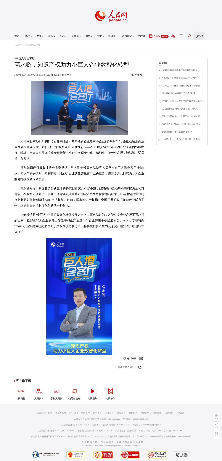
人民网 (18, 45)
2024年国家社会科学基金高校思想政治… (181, 70)
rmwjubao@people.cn (152, 425)
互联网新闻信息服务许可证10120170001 (56, 431)
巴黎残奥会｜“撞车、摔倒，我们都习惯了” (181, 124)
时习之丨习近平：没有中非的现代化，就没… (183, 101)
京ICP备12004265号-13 (174, 431)
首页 (16, 36)
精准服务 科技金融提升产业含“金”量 (179, 93)
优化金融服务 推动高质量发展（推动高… (181, 109)
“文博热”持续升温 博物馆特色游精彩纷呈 (181, 86)
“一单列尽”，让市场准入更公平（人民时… (182, 139)
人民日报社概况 (44, 413)
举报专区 (142, 36)
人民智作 (110, 398)
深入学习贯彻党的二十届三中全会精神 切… (182, 116)
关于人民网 (60, 413)
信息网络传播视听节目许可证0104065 (48, 436)
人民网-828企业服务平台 (59, 75)
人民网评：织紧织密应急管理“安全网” (179, 78)
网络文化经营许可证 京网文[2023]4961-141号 (89, 436)
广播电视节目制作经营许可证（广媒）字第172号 (138, 431)
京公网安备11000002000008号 (177, 436)
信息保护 (169, 413)
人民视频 (92, 398)
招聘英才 (85, 413)
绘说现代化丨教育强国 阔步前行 (177, 132)
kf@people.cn (84, 425)
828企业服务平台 (32, 45)
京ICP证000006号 (154, 436)
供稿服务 (121, 413)
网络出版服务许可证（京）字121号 (127, 436)
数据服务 (133, 413)
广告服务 (97, 413)
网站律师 (157, 413)
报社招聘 (73, 413)
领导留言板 (74, 398)
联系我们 (181, 413)
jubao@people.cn (140, 419)
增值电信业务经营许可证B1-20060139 (94, 431)
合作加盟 (109, 413)
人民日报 (20, 398)
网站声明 (145, 413)
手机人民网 (56, 398)
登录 (201, 36)
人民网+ (38, 398)
